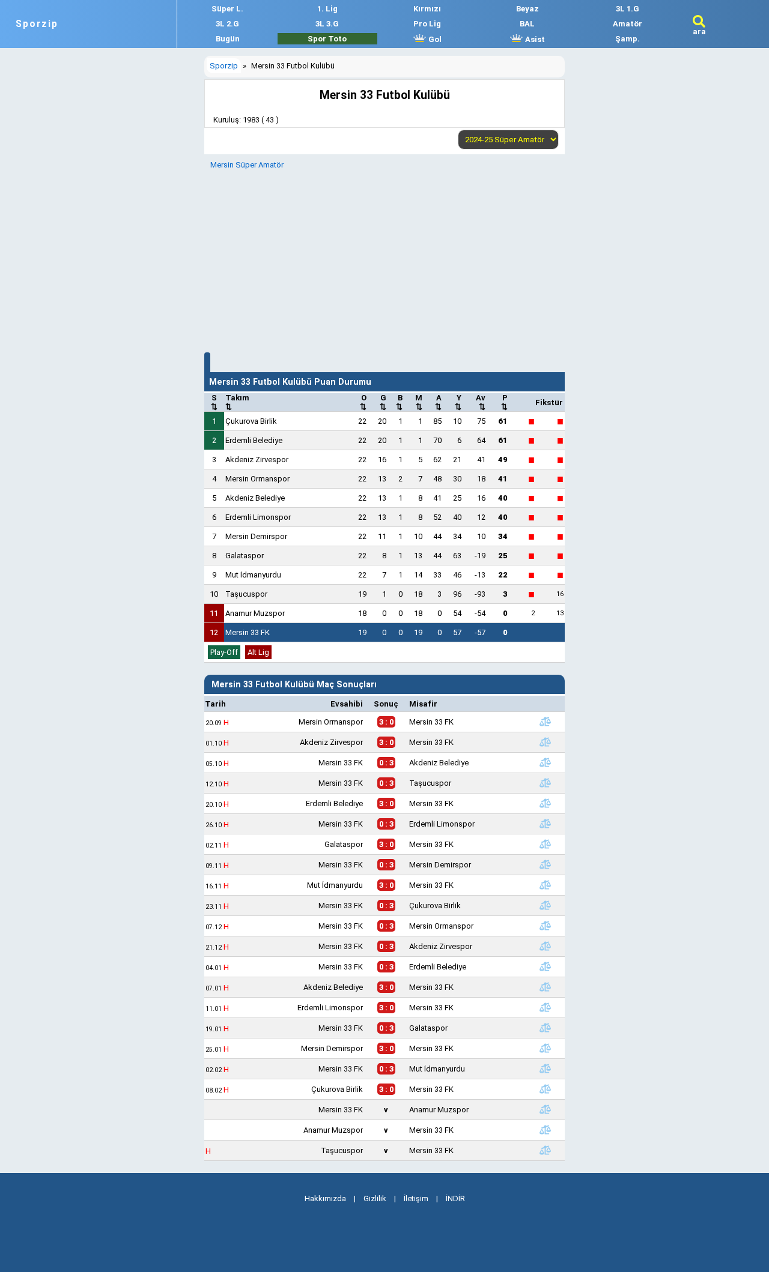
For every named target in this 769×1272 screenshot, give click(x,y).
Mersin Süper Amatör (247, 164)
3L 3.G (327, 23)
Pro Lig (427, 23)
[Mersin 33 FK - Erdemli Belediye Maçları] (545, 966)
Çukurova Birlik (251, 421)
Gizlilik (374, 1198)
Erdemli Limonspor (258, 517)
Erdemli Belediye (253, 440)
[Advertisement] (384, 259)
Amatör (627, 23)
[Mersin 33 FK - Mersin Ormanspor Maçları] (545, 926)
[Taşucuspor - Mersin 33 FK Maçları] (545, 1150)
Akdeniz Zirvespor (256, 459)
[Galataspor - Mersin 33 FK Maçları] (545, 844)
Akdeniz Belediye (255, 497)
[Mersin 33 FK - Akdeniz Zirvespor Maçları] (545, 946)
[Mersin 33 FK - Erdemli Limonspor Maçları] (545, 824)
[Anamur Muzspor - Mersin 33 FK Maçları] (545, 1130)
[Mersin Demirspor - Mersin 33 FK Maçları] (545, 1048)
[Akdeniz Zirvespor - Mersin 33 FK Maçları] (545, 742)
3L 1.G (627, 8)
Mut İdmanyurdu (253, 574)
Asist (534, 39)
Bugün (228, 38)
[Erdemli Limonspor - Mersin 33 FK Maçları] (545, 1007)
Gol (434, 39)
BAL (527, 23)
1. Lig (327, 8)
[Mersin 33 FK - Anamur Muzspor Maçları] (545, 1109)
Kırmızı (427, 8)
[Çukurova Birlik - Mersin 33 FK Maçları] (545, 1089)
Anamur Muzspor (255, 613)
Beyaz (527, 8)
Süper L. (227, 8)
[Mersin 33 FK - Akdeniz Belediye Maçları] (545, 762)
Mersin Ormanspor (257, 478)
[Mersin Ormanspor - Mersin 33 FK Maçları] (545, 722)
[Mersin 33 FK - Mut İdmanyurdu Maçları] (545, 1068)
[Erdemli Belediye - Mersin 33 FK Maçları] (545, 803)
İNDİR (455, 1198)
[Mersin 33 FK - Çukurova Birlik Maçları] (545, 905)
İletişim (416, 1198)
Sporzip (37, 24)
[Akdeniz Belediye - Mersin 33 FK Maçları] (545, 987)
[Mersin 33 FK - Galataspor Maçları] (545, 1028)
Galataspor (244, 555)
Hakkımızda (325, 1198)
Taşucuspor (246, 593)
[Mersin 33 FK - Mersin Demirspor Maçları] (545, 864)
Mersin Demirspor (256, 536)
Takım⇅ (237, 402)
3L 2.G (227, 23)
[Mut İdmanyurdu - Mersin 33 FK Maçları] (545, 885)
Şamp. (627, 38)
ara (699, 31)
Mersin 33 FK (247, 632)
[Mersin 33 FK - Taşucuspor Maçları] (545, 783)
